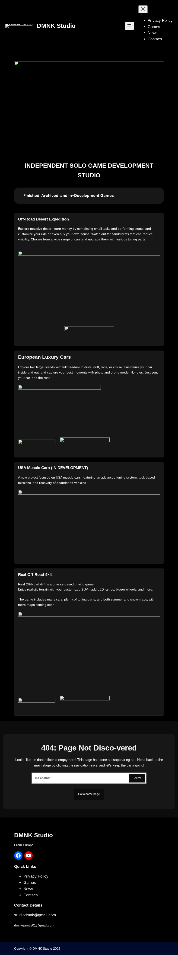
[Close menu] (143, 9)
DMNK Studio (56, 25)
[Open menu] (129, 26)
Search (137, 778)
